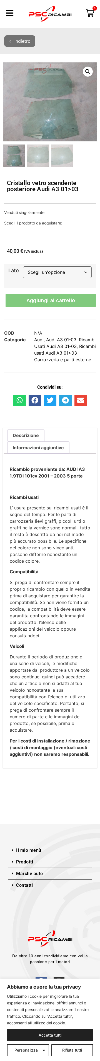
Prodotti (24, 862)
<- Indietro (20, 41)
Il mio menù (28, 850)
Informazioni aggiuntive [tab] (38, 447)
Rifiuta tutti (72, 1050)
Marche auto (29, 873)
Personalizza (26, 1050)
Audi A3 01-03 (61, 339)
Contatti (24, 885)
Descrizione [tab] (26, 435)
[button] (88, 72)
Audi (39, 339)
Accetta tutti (50, 1035)
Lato (13, 270)
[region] (50, 1020)
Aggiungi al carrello (50, 300)
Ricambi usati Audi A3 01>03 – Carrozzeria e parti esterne (65, 352)
